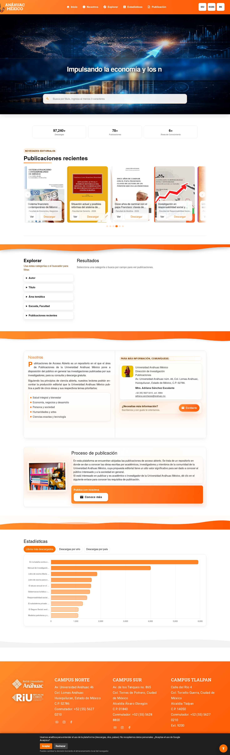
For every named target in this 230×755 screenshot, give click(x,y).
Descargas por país (97, 549)
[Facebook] (71, 722)
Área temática (37, 296)
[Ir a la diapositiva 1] (107, 226)
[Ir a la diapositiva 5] (120, 226)
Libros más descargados (39, 549)
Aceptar (46, 746)
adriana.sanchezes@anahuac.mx (150, 395)
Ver (32, 216)
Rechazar (61, 746)
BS (220, 6)
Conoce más (91, 497)
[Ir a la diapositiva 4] (117, 226)
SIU (202, 6)
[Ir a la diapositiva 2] (110, 226)
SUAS (212, 6)
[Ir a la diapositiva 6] (123, 226)
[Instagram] (64, 722)
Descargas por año (69, 549)
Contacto (189, 408)
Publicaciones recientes (43, 315)
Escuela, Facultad (39, 306)
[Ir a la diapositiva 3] (113, 226)
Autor (32, 278)
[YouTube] (57, 722)
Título (32, 287)
